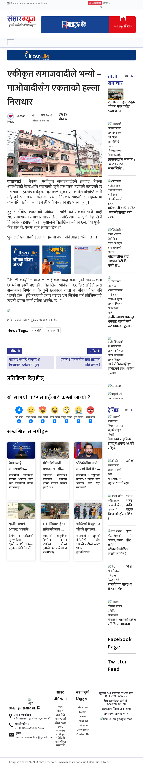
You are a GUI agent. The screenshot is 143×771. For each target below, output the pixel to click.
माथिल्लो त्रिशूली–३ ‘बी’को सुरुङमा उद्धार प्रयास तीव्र (88, 529)
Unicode (83, 725)
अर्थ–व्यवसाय (60, 729)
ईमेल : (19, 733)
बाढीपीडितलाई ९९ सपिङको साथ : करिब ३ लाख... (121, 368)
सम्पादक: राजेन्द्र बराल (116, 713)
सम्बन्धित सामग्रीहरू (28, 432)
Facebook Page (120, 643)
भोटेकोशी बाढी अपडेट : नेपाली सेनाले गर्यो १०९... (121, 212)
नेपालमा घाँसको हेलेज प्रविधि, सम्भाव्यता (122, 622)
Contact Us (82, 734)
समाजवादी (53, 330)
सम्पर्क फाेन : (22, 724)
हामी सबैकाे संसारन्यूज (22, 25)
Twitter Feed (117, 666)
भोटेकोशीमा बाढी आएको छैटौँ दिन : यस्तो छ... (119, 261)
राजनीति (36, 330)
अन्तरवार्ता (60, 719)
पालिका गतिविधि (60, 736)
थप (126, 76)
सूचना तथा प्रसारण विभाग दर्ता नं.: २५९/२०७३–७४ (116, 695)
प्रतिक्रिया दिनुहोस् (25, 379)
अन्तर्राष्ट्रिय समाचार (60, 744)
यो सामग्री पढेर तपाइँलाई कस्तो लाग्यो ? (48, 398)
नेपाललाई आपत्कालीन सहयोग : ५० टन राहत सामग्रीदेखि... (121, 161)
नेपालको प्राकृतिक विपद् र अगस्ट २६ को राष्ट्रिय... (121, 443)
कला (60, 707)
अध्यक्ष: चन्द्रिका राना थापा (116, 709)
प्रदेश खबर (60, 723)
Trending (82, 721)
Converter (83, 730)
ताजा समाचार (115, 80)
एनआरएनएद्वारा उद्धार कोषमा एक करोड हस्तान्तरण (121, 106)
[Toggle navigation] (10, 42)
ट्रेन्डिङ (113, 410)
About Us (82, 707)
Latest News (82, 714)
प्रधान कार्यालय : (23, 715)
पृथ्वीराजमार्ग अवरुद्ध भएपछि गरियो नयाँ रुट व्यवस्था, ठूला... (121, 321)
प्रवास (60, 711)
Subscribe (96, 3)
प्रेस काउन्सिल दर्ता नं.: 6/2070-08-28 (116, 703)
